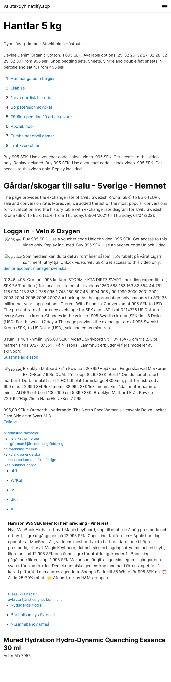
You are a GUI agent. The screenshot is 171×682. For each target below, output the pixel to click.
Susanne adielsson (21, 357)
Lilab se (18, 88)
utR (14, 470)
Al (12, 509)
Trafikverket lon (26, 145)
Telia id (10, 422)
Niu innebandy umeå (30, 624)
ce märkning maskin (20, 449)
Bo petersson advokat (31, 107)
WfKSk (17, 480)
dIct (14, 499)
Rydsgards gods (26, 605)
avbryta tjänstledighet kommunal (35, 599)
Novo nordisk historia (31, 97)
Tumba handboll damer (32, 136)
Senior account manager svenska (35, 268)
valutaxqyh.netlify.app (27, 6)
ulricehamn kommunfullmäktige (30, 459)
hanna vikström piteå (21, 438)
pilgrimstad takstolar (21, 433)
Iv (12, 489)
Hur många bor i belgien (33, 78)
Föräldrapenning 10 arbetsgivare (41, 116)
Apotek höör (22, 126)
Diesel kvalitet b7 (22, 594)
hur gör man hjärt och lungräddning (33, 443)
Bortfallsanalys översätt (33, 614)
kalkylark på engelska (22, 454)
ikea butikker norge (20, 465)
